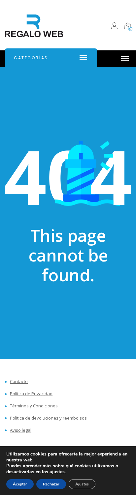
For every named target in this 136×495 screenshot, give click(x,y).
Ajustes (82, 484)
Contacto (19, 381)
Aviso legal (20, 430)
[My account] (114, 26)
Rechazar (51, 484)
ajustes (57, 472)
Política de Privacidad (31, 394)
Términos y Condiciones (34, 406)
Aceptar (20, 484)
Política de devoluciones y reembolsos (48, 418)
